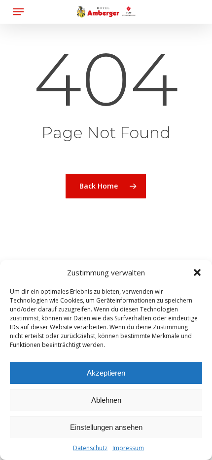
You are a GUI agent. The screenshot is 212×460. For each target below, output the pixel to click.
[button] (197, 272)
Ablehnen (106, 400)
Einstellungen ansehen (106, 427)
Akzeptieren (106, 373)
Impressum (128, 448)
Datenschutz (90, 448)
